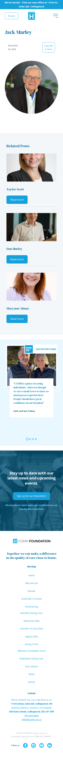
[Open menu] (55, 16)
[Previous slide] (5, 389)
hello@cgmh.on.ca (32, 719)
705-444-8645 (31, 715)
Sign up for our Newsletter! (31, 495)
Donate (11, 15)
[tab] (27, 439)
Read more (17, 199)
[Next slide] (58, 389)
